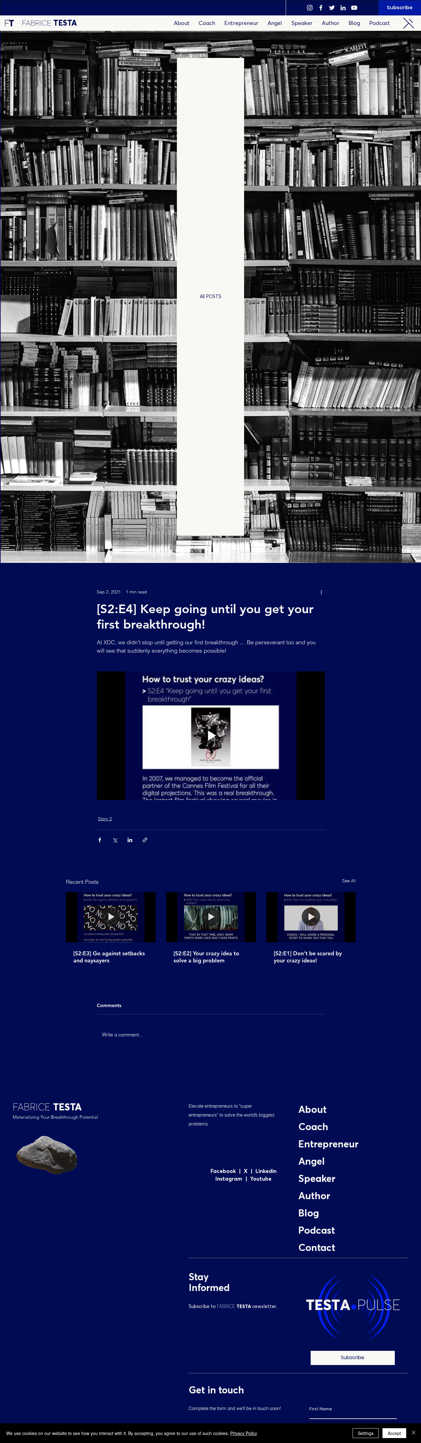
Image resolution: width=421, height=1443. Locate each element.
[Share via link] (145, 840)
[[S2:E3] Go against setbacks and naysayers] (111, 917)
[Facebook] (321, 7)
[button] (408, 23)
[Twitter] (332, 7)
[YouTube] (354, 7)
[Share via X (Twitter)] (115, 840)
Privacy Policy (243, 1433)
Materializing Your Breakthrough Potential (55, 1117)
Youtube (259, 1179)
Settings (366, 1433)
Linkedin (265, 1171)
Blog (308, 1214)
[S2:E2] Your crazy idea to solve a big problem (206, 957)
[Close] (413, 1433)
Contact (316, 1248)
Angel (311, 1162)
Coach (313, 1127)
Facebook (225, 1171)
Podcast (316, 1231)
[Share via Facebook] (100, 840)
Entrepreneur (328, 1145)
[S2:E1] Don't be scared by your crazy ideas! (308, 957)
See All (349, 880)
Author (314, 1196)
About (312, 1110)
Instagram (230, 1179)
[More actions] (321, 592)
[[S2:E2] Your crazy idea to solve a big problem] (211, 917)
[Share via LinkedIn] (130, 840)
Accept (394, 1433)
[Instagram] (309, 7)
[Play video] (211, 735)
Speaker (316, 1179)
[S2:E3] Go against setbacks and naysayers (109, 957)
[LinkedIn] (343, 7)
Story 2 (105, 819)
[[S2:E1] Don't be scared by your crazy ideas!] (311, 917)
